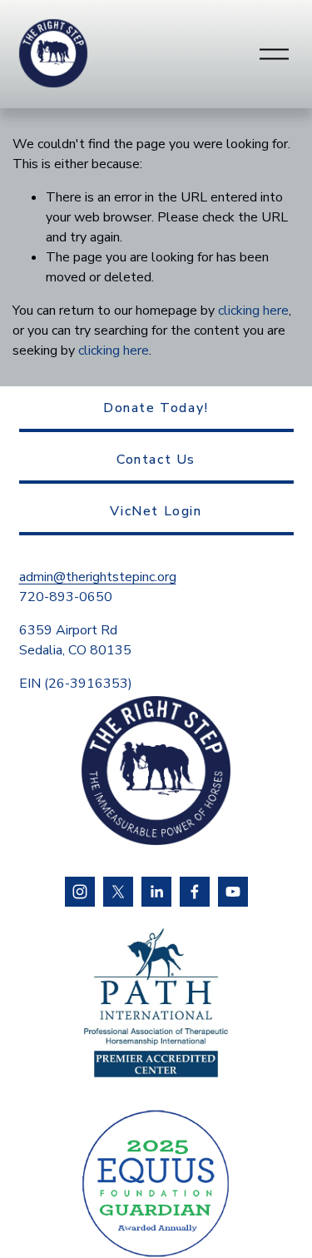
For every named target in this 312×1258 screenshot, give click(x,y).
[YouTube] (233, 892)
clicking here (253, 310)
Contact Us (156, 459)
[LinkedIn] (156, 892)
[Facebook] (195, 892)
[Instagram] (80, 892)
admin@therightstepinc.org (97, 577)
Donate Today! (156, 408)
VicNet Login (155, 511)
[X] (118, 892)
